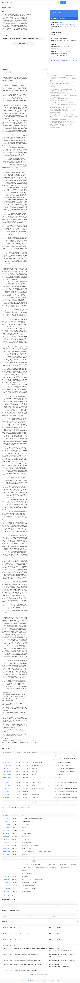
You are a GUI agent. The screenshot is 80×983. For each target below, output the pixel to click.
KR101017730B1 (6, 768)
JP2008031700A (6, 762)
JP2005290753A (6, 758)
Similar (63, 18)
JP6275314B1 (6, 891)
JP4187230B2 (6, 873)
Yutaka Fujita (70, 24)
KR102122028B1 (6, 839)
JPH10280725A (6, 876)
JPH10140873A (6, 821)
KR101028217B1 (6, 771)
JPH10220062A (6, 842)
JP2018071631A (6, 785)
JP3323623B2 (6, 879)
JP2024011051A (6, 802)
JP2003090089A (6, 824)
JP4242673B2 (6, 845)
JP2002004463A (6, 857)
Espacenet (59, 64)
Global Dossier (65, 64)
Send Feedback (29, 980)
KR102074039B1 (6, 867)
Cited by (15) (56, 60)
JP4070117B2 (6, 830)
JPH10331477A (6, 827)
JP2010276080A (6, 851)
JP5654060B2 (6, 861)
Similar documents (69, 60)
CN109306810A (6, 788)
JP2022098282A (6, 794)
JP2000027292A (6, 755)
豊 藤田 (75, 24)
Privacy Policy (52, 980)
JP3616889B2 (6, 836)
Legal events (62, 60)
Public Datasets (38, 980)
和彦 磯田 (64, 24)
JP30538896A (6, 906)
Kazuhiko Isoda (58, 24)
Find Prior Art (55, 18)
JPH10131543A (6, 854)
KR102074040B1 (6, 864)
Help (58, 980)
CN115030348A (6, 797)
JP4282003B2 (6, 870)
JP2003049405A (6, 888)
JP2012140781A (6, 774)
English (60, 22)
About (22, 980)
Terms (45, 980)
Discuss (71, 64)
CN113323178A (6, 791)
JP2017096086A (6, 777)
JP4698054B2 (6, 848)
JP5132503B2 (6, 833)
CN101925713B (6, 818)
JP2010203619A (6, 765)
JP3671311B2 (6, 885)
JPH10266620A (6, 882)
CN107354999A (6, 782)
